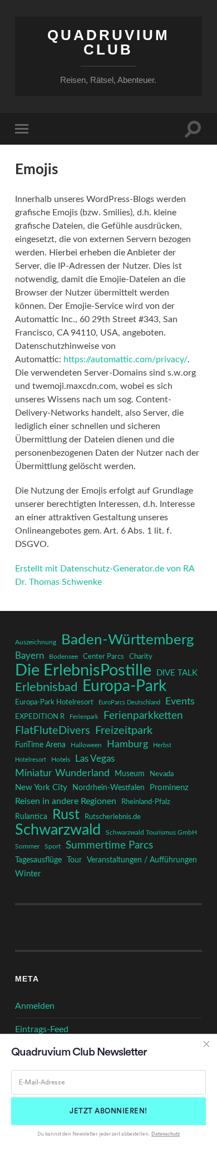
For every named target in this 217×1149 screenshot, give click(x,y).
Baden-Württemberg (127, 640)
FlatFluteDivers (52, 730)
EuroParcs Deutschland (129, 702)
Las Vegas (95, 758)
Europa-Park (124, 686)
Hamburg (127, 744)
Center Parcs (103, 656)
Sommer (27, 846)
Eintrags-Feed (41, 1029)
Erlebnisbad (46, 687)
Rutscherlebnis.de (113, 816)
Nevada (162, 774)
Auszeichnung (35, 642)
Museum (130, 774)
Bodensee (63, 657)
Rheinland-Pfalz (145, 801)
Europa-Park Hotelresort (54, 702)
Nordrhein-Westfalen (108, 787)
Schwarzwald (58, 830)
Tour (74, 860)
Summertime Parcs (109, 845)
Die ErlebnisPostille (83, 670)
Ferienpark (84, 717)
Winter (28, 874)
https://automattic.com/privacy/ (125, 359)
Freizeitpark (123, 730)
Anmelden (35, 1006)
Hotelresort (30, 760)
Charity (140, 656)
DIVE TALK (177, 673)
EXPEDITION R (40, 716)
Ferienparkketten (143, 716)
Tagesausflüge (38, 860)
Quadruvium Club (108, 42)
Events (180, 701)
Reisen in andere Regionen (65, 801)
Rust (66, 815)
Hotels (60, 760)
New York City (41, 787)
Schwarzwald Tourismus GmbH (151, 832)
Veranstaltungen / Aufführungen (142, 860)
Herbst (162, 745)
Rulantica (31, 817)
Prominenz (169, 787)
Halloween (86, 745)
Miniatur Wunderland (62, 773)
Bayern (29, 656)
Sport (53, 846)
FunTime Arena (40, 745)
